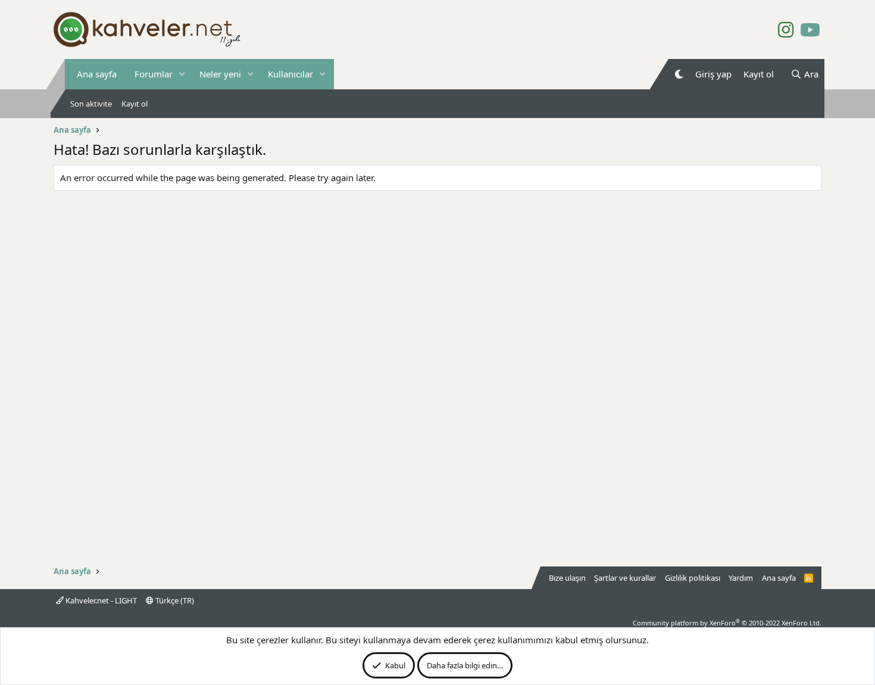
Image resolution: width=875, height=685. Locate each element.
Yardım (741, 577)
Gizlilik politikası (692, 577)
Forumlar (154, 74)
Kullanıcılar (290, 74)
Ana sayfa (97, 74)
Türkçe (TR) (174, 600)
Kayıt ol (134, 103)
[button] (182, 74)
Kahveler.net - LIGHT (100, 600)
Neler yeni (220, 74)
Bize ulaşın (567, 577)
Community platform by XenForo (727, 622)
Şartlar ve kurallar (625, 577)
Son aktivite (91, 103)
